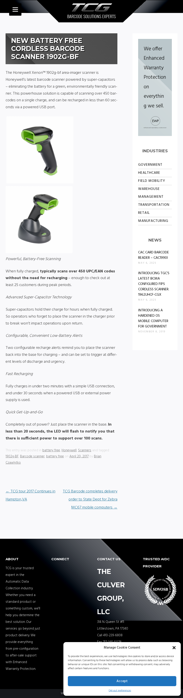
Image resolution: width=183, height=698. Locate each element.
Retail (144, 213)
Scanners (84, 450)
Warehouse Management (151, 193)
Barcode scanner (32, 456)
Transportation (153, 205)
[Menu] (15, 9)
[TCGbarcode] (91, 12)
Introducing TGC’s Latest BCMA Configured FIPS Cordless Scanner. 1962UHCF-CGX (153, 284)
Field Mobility (151, 181)
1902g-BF (12, 456)
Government (150, 165)
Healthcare (149, 173)
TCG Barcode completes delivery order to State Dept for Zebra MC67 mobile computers (90, 499)
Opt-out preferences (120, 690)
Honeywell (69, 450)
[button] (174, 647)
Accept (122, 681)
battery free (51, 450)
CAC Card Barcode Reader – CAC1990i (153, 255)
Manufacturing (153, 221)
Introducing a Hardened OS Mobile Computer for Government (153, 318)
